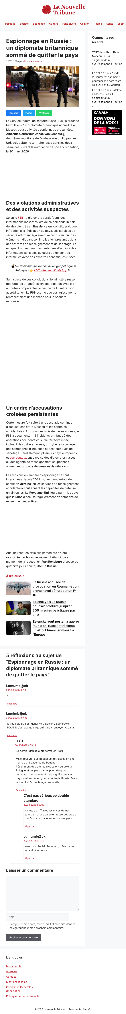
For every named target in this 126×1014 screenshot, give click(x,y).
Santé (109, 23)
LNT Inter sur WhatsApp (50, 270)
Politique (10, 23)
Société (24, 23)
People (98, 23)
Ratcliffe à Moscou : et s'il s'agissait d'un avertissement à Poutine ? (107, 60)
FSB (20, 217)
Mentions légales (16, 981)
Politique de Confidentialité (22, 996)
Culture (53, 23)
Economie (39, 23)
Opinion (84, 23)
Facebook (14, 113)
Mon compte (14, 966)
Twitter (28, 113)
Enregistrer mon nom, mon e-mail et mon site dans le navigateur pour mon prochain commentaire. (42, 926)
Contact (11, 976)
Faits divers (69, 23)
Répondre (12, 703)
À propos (11, 971)
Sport (121, 23)
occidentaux (18, 457)
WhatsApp (44, 113)
